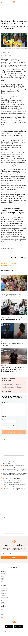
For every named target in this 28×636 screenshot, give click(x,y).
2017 (2, 615)
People (2, 578)
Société (22, 6)
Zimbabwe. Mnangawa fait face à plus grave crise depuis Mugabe (12, 210)
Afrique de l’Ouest (4, 588)
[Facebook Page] (8, 567)
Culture (2, 579)
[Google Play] (18, 626)
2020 (2, 611)
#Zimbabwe (4, 263)
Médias (2, 581)
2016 (2, 617)
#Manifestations (6, 265)
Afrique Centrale (4, 590)
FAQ (2, 599)
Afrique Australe (4, 593)
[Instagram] (19, 567)
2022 (2, 608)
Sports (2, 582)
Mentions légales (4, 600)
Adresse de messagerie (9, 425)
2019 (2, 612)
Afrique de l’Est (4, 591)
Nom (3, 419)
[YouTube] (14, 567)
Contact (2, 602)
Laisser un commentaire (14, 432)
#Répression (14, 263)
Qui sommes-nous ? (5, 597)
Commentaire (6, 402)
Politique (10, 6)
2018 (2, 614)
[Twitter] (11, 567)
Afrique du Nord (4, 587)
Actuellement (4, 6)
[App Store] (9, 626)
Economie (16, 6)
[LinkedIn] (17, 567)
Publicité (3, 603)
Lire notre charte (6, 391)
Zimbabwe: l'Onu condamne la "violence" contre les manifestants (13, 133)
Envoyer (14, 557)
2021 (2, 609)
